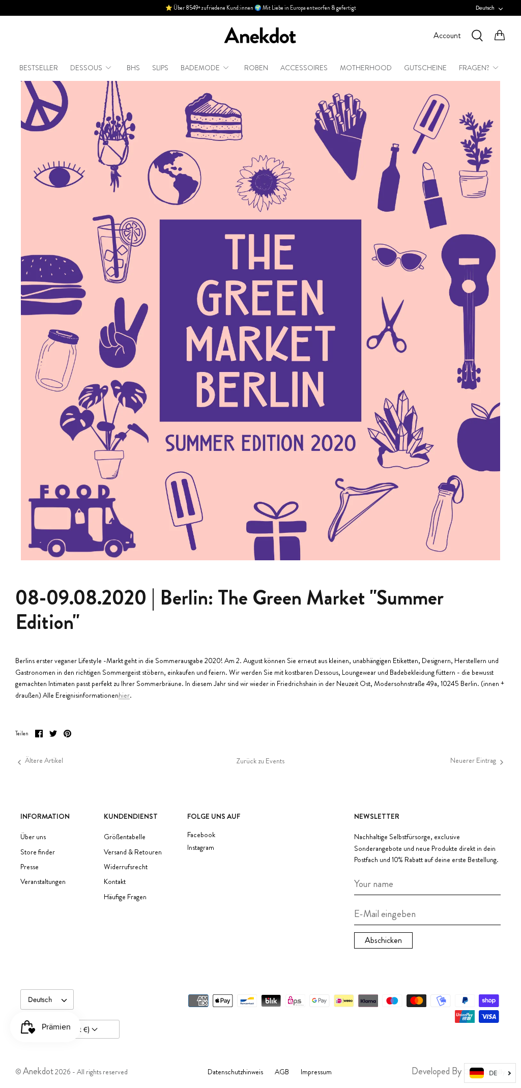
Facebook (201, 835)
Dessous (86, 68)
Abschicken (383, 940)
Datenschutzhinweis (235, 1072)
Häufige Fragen (125, 897)
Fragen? (474, 68)
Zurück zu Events (260, 761)
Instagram (200, 847)
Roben (256, 68)
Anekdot (38, 1071)
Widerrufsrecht (126, 867)
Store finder (37, 852)
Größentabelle (125, 837)
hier (124, 695)
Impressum (316, 1072)
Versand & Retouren (133, 852)
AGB (282, 1072)
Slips (160, 68)
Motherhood (366, 68)
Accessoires (304, 68)
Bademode (200, 68)
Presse (29, 867)
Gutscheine (425, 68)
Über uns (33, 837)
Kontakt (115, 881)
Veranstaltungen (43, 881)
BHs (133, 68)
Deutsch (485, 8)
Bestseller (38, 68)
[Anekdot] (260, 35)
